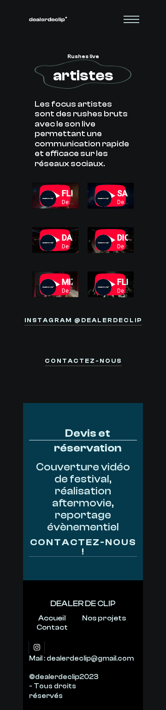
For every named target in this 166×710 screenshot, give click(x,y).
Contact (52, 627)
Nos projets (104, 618)
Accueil (52, 618)
